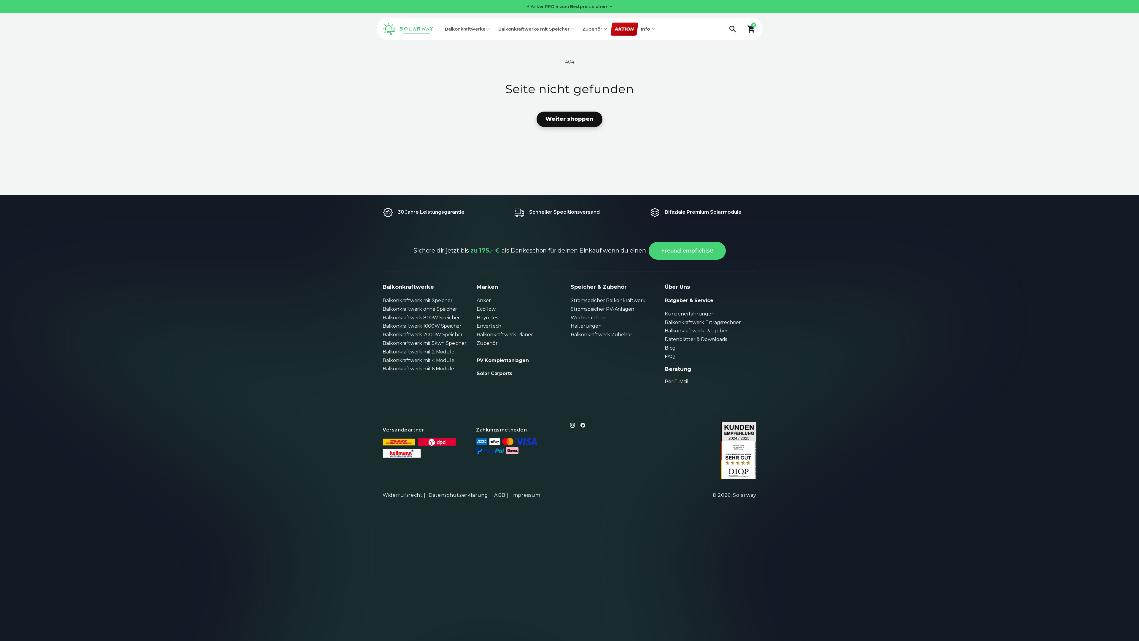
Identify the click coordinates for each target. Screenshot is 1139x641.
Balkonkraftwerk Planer (505, 334)
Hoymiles (487, 317)
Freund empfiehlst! (687, 250)
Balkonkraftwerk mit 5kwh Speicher (424, 343)
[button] (735, 29)
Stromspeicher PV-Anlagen (602, 309)
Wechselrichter (588, 317)
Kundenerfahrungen (690, 314)
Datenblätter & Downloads (696, 339)
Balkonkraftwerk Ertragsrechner (703, 322)
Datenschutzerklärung (458, 495)
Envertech (489, 326)
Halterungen (586, 326)
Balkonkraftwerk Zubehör (601, 334)
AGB (499, 495)
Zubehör (487, 343)
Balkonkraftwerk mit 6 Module (418, 369)
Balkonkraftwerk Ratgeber (696, 331)
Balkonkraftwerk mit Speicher (417, 300)
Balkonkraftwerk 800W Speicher (421, 317)
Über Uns (677, 287)
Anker (484, 300)
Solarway (744, 495)
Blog (670, 348)
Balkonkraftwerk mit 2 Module (418, 352)
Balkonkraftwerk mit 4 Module (418, 360)
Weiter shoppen (569, 119)
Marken (487, 287)
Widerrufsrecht (403, 495)
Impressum (525, 495)
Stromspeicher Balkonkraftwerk (608, 300)
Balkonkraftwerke (408, 287)
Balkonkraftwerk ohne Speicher (420, 309)
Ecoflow (486, 309)
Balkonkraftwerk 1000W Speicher (422, 326)
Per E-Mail (676, 381)
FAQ (670, 356)
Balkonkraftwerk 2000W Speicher (423, 334)
